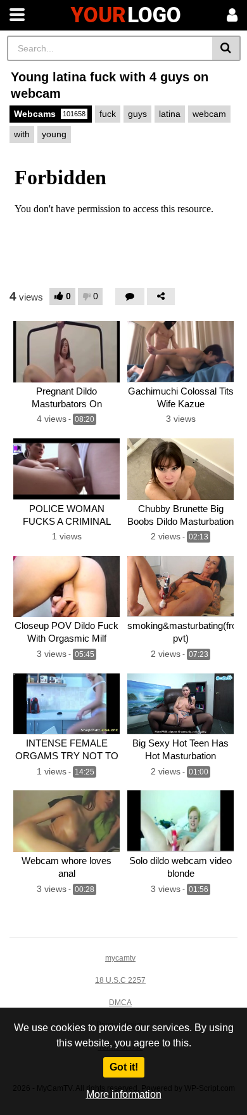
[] (226, 48)
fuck (107, 114)
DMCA (120, 1002)
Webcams (50, 114)
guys (137, 114)
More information (124, 1094)
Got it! (124, 1067)
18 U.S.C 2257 (120, 980)
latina (169, 114)
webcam (209, 114)
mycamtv (120, 958)
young (54, 134)
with (22, 134)
